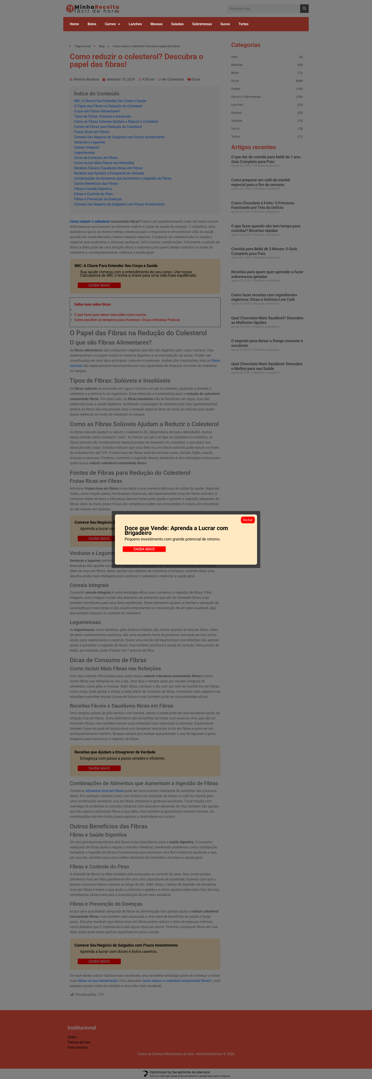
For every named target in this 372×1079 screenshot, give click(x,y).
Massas (156, 24)
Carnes (110, 24)
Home (74, 24)
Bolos (92, 24)
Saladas (177, 24)
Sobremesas (202, 24)
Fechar (248, 520)
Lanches (135, 24)
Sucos (225, 24)
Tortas (243, 24)
